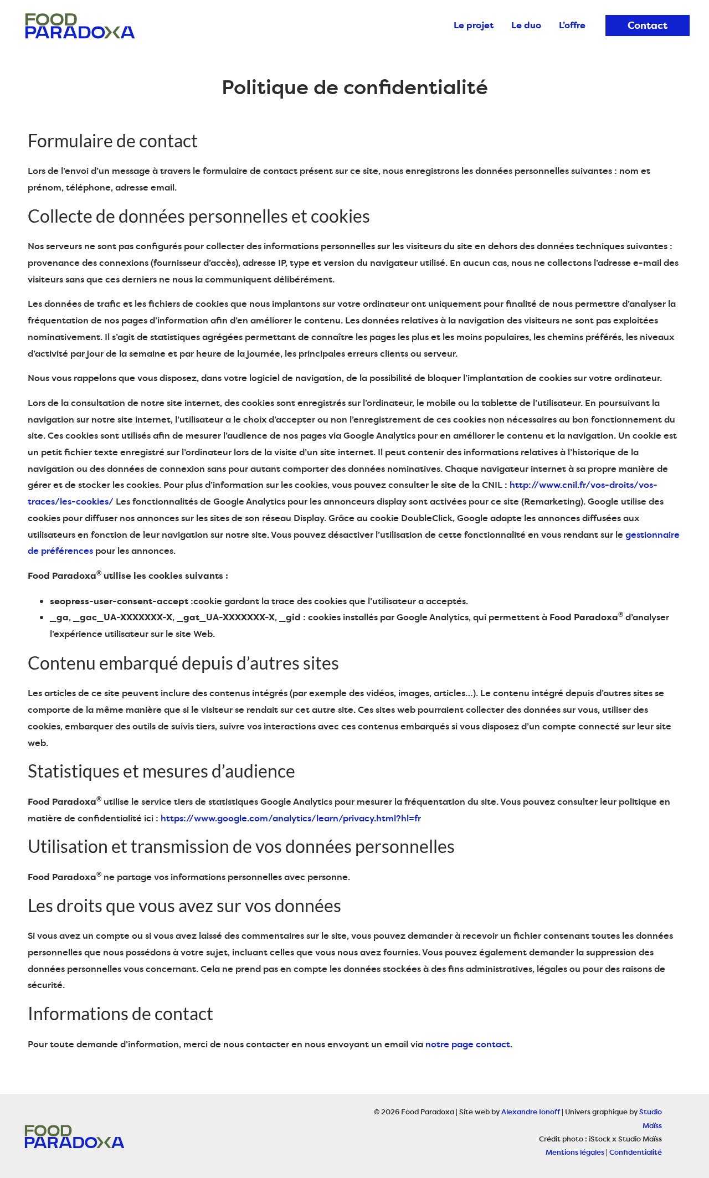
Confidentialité (635, 1152)
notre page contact (467, 1044)
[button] (647, 25)
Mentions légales (575, 1152)
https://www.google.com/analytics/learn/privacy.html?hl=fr (291, 818)
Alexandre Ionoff (530, 1112)
